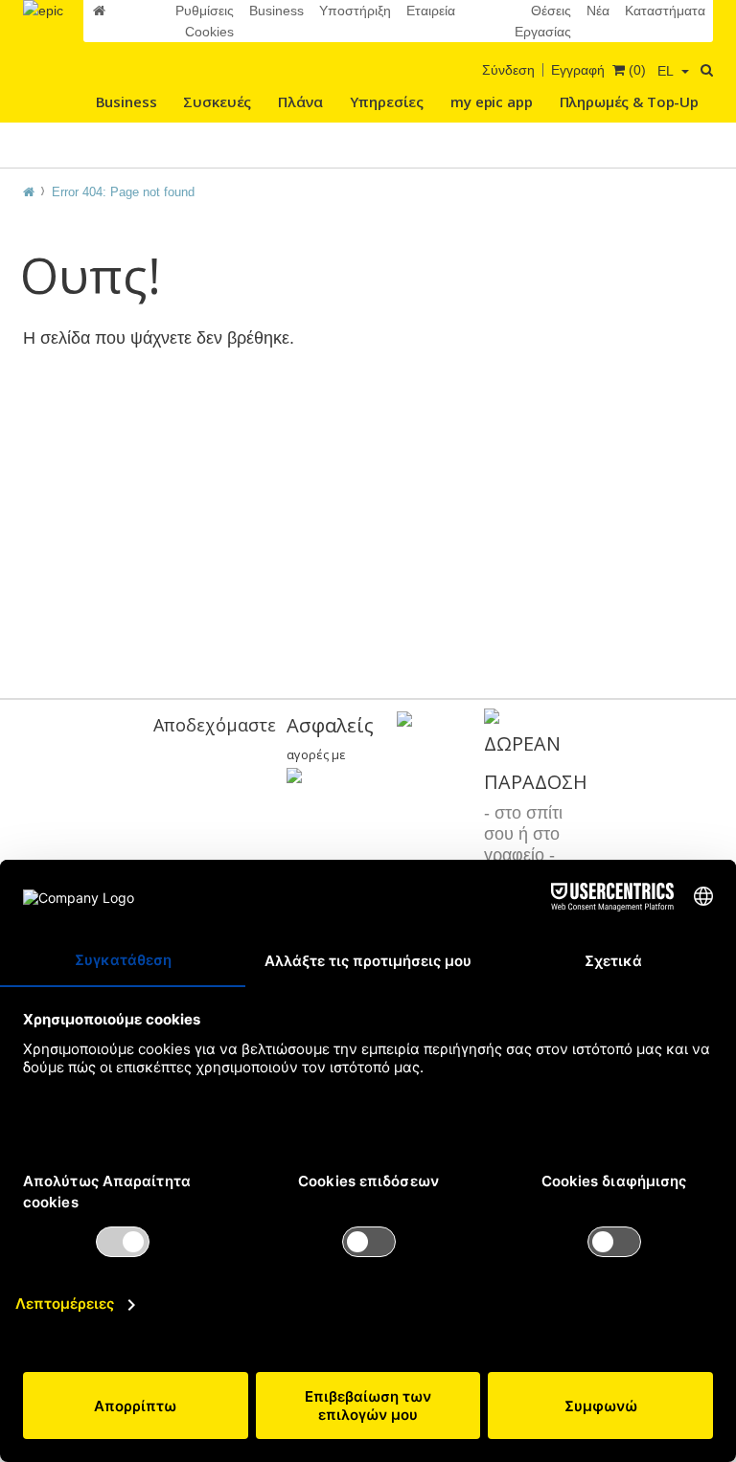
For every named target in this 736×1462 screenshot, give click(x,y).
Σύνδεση (508, 70)
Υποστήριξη (355, 10)
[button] (673, 70)
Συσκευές (217, 101)
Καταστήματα (665, 10)
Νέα (598, 10)
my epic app (491, 101)
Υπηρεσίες (387, 101)
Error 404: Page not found (123, 192)
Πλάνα (300, 101)
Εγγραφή (578, 70)
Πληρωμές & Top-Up (629, 101)
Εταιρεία (430, 10)
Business (276, 10)
